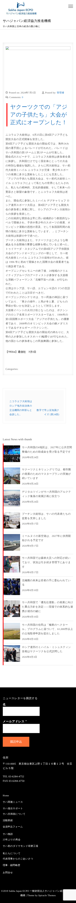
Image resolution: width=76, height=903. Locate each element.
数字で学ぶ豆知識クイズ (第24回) (48, 412)
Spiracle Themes (47, 895)
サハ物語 (8, 834)
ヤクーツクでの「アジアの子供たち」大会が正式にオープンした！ (39, 114)
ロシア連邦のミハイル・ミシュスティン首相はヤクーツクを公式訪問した (46, 649)
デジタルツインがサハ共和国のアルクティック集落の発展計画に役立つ (46, 494)
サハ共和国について (14, 814)
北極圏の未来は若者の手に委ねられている (46, 582)
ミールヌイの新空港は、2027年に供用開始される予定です (46, 538)
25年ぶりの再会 (11, 839)
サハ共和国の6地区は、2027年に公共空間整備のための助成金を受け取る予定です (47, 449)
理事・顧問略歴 (11, 865)
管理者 (60, 92)
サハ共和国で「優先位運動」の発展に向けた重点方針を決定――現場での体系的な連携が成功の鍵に (47, 607)
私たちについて (11, 853)
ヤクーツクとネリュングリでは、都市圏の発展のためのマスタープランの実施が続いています (46, 474)
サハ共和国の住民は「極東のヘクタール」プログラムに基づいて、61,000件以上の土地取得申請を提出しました (47, 629)
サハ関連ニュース (13, 802)
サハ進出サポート (13, 808)
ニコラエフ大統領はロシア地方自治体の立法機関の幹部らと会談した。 (20, 408)
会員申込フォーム (13, 826)
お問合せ (8, 872)
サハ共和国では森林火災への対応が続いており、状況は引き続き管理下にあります (46, 562)
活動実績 (8, 820)
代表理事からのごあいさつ (18, 858)
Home (6, 795)
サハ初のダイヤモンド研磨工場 (20, 846)
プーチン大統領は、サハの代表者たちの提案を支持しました (46, 516)
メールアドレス (15, 721)
